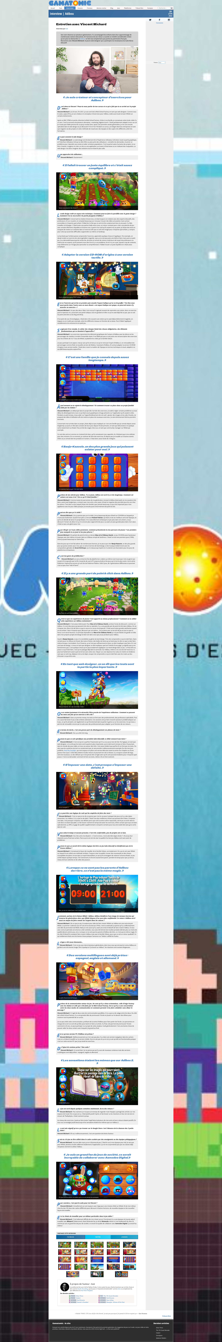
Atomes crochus (101, 8)
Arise (119, 1289)
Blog (111, 8)
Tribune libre (139, 8)
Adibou (82, 39)
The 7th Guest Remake (111, 1296)
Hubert (78, 1298)
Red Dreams (110, 1298)
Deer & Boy (110, 1300)
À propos (150, 8)
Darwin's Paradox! (82, 1302)
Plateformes (127, 8)
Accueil (53, 8)
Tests (60, 8)
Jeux (118, 8)
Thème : (156, 62)
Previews (89, 8)
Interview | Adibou (62, 13)
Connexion (159, 23)
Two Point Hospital (86, 1290)
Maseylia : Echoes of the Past (115, 1302)
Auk (67, 29)
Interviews (69, 8)
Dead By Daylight (70, 750)
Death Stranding (83, 1289)
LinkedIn (124, 1237)
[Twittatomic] (150, 19)
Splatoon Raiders (161, 1338)
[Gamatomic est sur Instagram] (168, 19)
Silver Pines (79, 1296)
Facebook (70, 1237)
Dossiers (80, 8)
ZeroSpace (159, 1335)
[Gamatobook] (159, 19)
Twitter (98, 1237)
